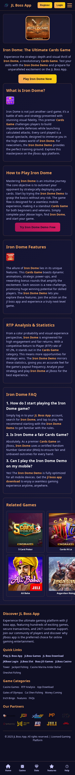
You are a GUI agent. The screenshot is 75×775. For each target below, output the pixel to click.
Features (22, 698)
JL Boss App (43, 415)
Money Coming (53, 692)
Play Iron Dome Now (37, 79)
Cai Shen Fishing (34, 692)
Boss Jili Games (44, 661)
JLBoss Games (32, 656)
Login (60, 5)
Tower (6, 667)
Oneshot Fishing (12, 672)
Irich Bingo (9, 698)
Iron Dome (11, 61)
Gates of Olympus (13, 692)
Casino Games (11, 687)
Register (45, 5)
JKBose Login (10, 661)
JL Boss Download (53, 656)
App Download (45, 687)
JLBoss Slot (26, 661)
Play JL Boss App (12, 656)
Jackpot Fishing (20, 667)
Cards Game (49, 61)
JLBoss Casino (63, 661)
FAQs (32, 698)
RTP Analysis (28, 687)
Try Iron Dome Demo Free (37, 227)
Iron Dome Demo (36, 65)
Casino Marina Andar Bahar (45, 667)
